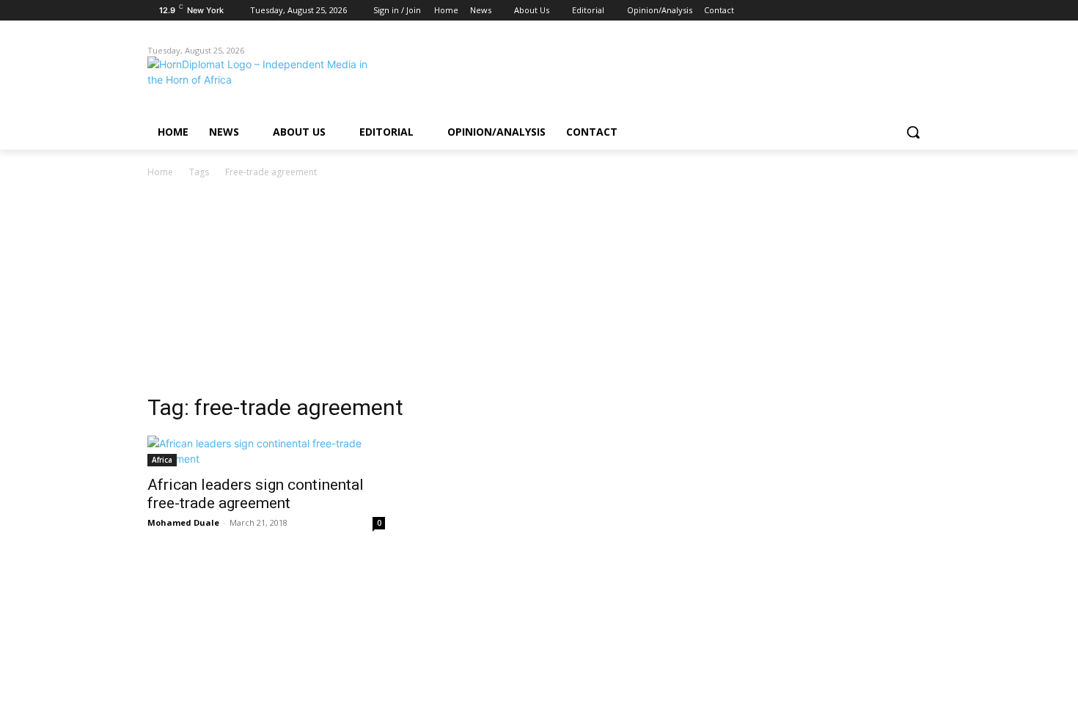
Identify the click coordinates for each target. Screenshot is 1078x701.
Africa (162, 460)
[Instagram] (861, 10)
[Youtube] (922, 10)
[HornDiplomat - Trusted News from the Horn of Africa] (264, 82)
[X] (881, 10)
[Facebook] (840, 10)
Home (160, 172)
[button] (913, 132)
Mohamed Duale (183, 522)
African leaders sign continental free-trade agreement (255, 494)
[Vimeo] (901, 10)
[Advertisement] (539, 290)
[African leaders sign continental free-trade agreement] (266, 451)
